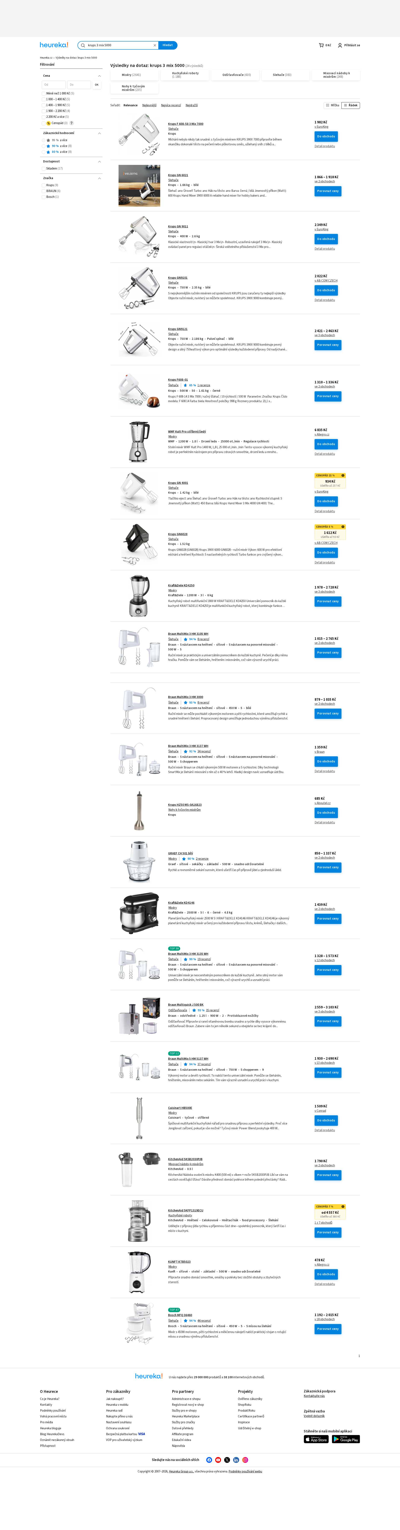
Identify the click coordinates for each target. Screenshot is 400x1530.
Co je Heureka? (49, 1399)
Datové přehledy (183, 1428)
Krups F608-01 (178, 380)
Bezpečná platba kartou (121, 1434)
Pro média (46, 1422)
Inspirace (244, 1422)
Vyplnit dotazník (314, 1416)
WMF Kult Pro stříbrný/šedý (187, 431)
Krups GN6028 (178, 534)
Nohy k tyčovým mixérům (184, 810)
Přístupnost (48, 1446)
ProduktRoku (246, 1410)
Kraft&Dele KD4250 (181, 585)
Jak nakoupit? (115, 1399)
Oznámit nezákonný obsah (57, 1440)
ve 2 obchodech (325, 181)
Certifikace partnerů (251, 1416)
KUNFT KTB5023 (179, 1262)
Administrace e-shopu (186, 1399)
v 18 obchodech (325, 1319)
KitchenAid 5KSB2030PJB (185, 1159)
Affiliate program (182, 1434)
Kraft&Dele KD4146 (181, 903)
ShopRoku (244, 1405)
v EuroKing (322, 127)
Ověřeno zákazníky (250, 1399)
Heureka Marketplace (186, 1416)
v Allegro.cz (322, 435)
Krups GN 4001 (178, 483)
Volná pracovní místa (53, 1416)
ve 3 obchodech (325, 335)
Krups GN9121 (178, 329)
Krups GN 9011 (178, 226)
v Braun (320, 752)
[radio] (43, 140)
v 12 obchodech (325, 960)
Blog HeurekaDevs (52, 1434)
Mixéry (172, 436)
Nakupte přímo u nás (119, 1416)
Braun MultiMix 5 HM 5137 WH (188, 1059)
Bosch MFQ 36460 (180, 1315)
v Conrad (320, 1111)
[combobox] (118, 45)
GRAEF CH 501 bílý (180, 853)
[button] (54, 85)
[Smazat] (155, 45)
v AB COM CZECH (326, 281)
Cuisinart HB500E (180, 1108)
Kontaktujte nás (314, 1396)
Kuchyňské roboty (180, 1215)
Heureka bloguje (50, 1428)
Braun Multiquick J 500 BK (186, 1005)
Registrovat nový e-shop (188, 1405)
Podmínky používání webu (245, 1471)
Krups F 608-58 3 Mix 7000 (185, 124)
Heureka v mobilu (117, 1405)
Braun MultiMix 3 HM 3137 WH (188, 746)
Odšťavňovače (177, 1010)
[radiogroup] (71, 146)
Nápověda (178, 1446)
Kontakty (46, 1405)
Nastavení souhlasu (118, 1422)
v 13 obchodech (325, 1063)
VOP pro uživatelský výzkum (124, 1440)
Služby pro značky (183, 1422)
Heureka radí (114, 1410)
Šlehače (173, 129)
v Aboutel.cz (323, 803)
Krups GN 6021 (178, 175)
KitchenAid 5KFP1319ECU (185, 1210)
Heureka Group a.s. (181, 1471)
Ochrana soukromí (117, 1428)
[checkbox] (43, 93)
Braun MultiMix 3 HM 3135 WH (188, 954)
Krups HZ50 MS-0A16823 (185, 805)
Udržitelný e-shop (249, 1428)
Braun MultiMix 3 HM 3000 (185, 697)
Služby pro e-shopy (184, 1410)
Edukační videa (181, 1440)
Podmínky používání (53, 1410)
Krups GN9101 (178, 278)
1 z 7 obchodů (323, 1223)
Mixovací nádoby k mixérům (185, 1164)
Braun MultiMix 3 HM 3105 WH (188, 634)
